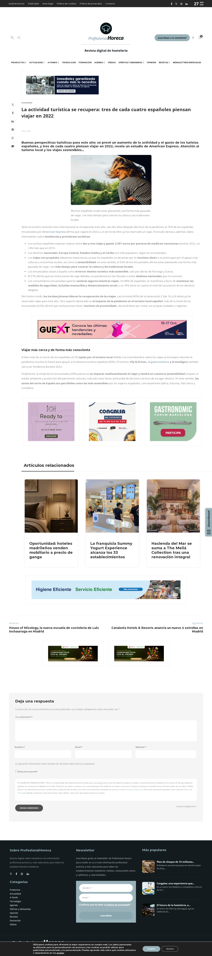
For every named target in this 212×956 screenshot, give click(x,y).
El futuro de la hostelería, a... (173, 905)
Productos (18, 62)
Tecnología (69, 62)
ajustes (60, 953)
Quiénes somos (16, 3)
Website (140, 747)
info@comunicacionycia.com (131, 789)
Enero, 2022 (26, 131)
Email (78, 747)
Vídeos (112, 62)
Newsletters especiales (187, 62)
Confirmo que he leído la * (105, 904)
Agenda (98, 62)
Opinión (151, 62)
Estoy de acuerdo (27, 771)
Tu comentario (23, 717)
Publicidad (33, 3)
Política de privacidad (91, 3)
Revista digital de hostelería (106, 50)
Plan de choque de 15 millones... (175, 861)
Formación (85, 62)
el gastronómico (159, 362)
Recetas (163, 62)
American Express (54, 231)
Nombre (20, 747)
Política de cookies (66, 3)
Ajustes (170, 948)
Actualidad (36, 62)
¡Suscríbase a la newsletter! (172, 37)
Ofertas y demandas (130, 62)
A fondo (52, 62)
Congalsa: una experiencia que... (175, 883)
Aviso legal (47, 3)
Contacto (110, 3)
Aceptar (151, 948)
